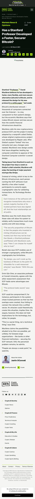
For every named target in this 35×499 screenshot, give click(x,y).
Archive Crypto (11, 14)
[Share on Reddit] (16, 54)
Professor (14, 90)
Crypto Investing (10, 424)
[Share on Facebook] (19, 54)
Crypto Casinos (9, 452)
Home (3, 14)
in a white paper (15, 103)
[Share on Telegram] (23, 54)
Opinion (7, 408)
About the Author (16, 357)
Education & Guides (11, 436)
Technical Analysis (11, 420)
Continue (17, 495)
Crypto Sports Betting (11, 459)
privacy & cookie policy (18, 491)
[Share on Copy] (31, 54)
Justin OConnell (15, 52)
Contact (10, 466)
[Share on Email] (27, 54)
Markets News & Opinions (9, 23)
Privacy (17, 466)
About (4, 466)
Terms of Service (27, 466)
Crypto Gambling (10, 455)
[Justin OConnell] (6, 359)
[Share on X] (8, 54)
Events (7, 443)
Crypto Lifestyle (10, 439)
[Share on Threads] (12, 54)
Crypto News (9, 405)
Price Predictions (10, 417)
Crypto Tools (9, 427)
